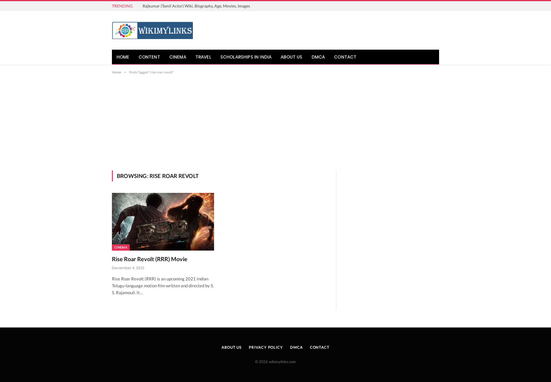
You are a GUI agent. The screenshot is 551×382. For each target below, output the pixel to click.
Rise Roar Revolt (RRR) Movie (149, 258)
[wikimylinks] (152, 30)
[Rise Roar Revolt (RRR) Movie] (163, 221)
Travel (203, 57)
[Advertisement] (275, 127)
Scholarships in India (245, 57)
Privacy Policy (266, 347)
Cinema (177, 57)
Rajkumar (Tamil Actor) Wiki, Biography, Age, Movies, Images (196, 5)
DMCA (318, 57)
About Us (291, 57)
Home (123, 57)
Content (149, 57)
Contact (345, 57)
